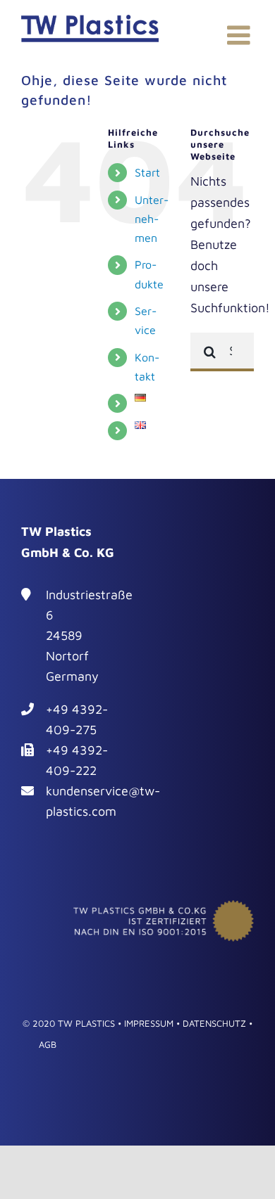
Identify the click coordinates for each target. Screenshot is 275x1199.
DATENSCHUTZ (214, 1023)
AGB (47, 1044)
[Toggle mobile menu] (240, 35)
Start (147, 172)
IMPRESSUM (148, 1023)
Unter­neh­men (152, 218)
